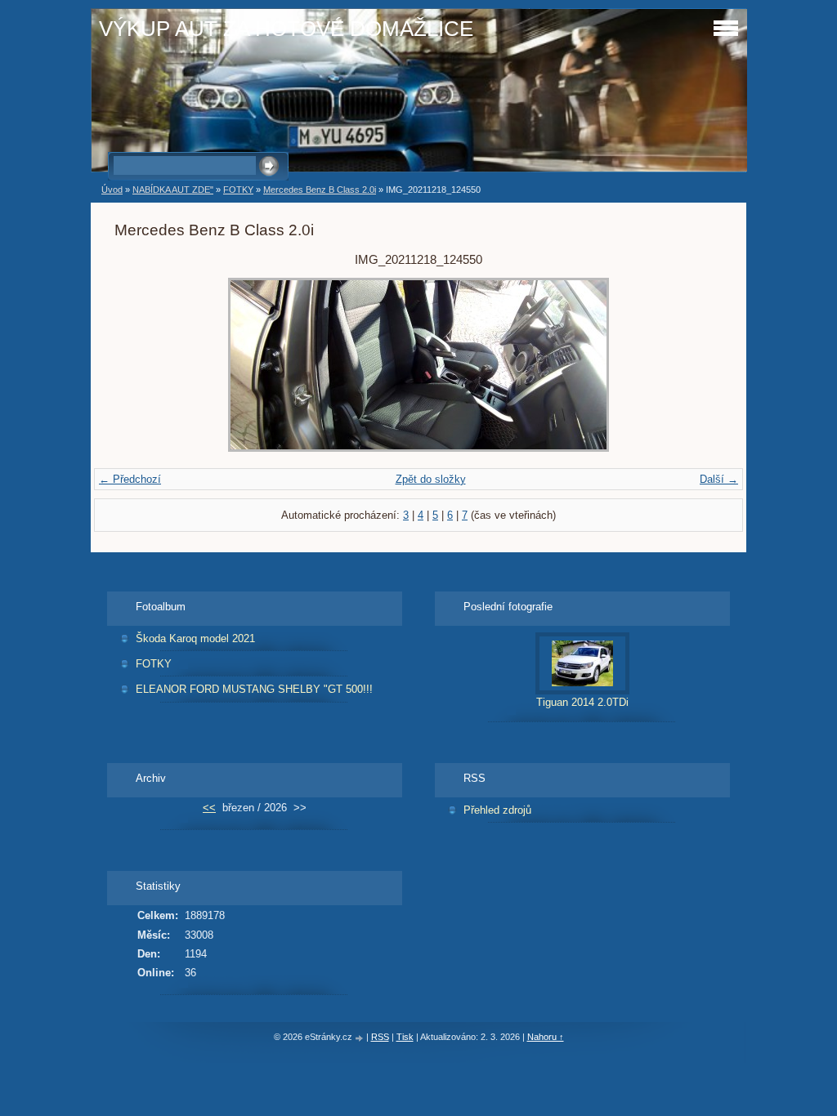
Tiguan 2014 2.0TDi (582, 702)
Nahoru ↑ (545, 1037)
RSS (380, 1037)
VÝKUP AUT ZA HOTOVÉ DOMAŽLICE (286, 28)
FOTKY (238, 189)
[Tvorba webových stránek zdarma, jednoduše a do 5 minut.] (360, 1038)
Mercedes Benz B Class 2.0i (319, 189)
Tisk (405, 1037)
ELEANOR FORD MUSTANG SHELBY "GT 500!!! (254, 689)
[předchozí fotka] (141, 365)
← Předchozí (130, 479)
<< (209, 807)
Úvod (112, 189)
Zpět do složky (431, 479)
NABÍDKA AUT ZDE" (172, 189)
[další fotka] (696, 365)
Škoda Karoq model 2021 (195, 638)
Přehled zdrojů (497, 810)
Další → (719, 479)
